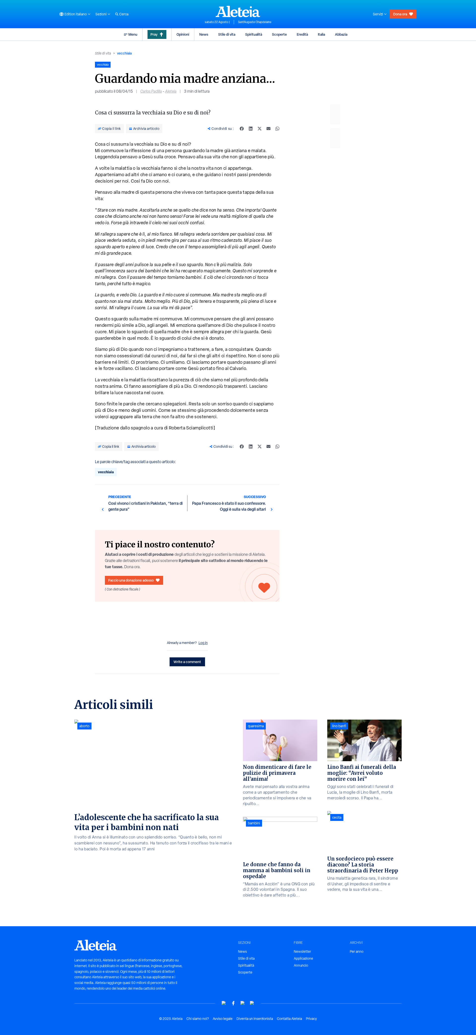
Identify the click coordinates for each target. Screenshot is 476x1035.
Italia (321, 34)
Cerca (123, 14)
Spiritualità (253, 34)
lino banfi (339, 726)
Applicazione (303, 958)
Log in (203, 643)
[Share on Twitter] (260, 129)
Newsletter (302, 951)
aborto (84, 726)
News (203, 34)
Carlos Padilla (151, 91)
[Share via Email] (268, 129)
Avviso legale (223, 1018)
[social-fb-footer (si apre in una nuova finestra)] (233, 1003)
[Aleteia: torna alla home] (238, 11)
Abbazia (341, 34)
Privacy (311, 1018)
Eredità (302, 34)
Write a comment (187, 661)
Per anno (356, 951)
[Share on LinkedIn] (251, 129)
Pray (153, 34)
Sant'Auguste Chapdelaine (254, 22)
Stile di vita (226, 34)
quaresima (256, 726)
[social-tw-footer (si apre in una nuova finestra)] (242, 1003)
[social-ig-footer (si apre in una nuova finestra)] (252, 1003)
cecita (336, 817)
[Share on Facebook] (242, 129)
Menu (132, 34)
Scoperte (279, 34)
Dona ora (400, 14)
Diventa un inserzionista (255, 1018)
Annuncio (301, 965)
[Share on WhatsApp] (277, 129)
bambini (254, 823)
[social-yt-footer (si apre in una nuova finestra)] (224, 1003)
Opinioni (183, 34)
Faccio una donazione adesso (131, 580)
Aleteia (171, 91)
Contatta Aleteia (289, 1018)
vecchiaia (124, 53)
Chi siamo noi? (197, 1018)
